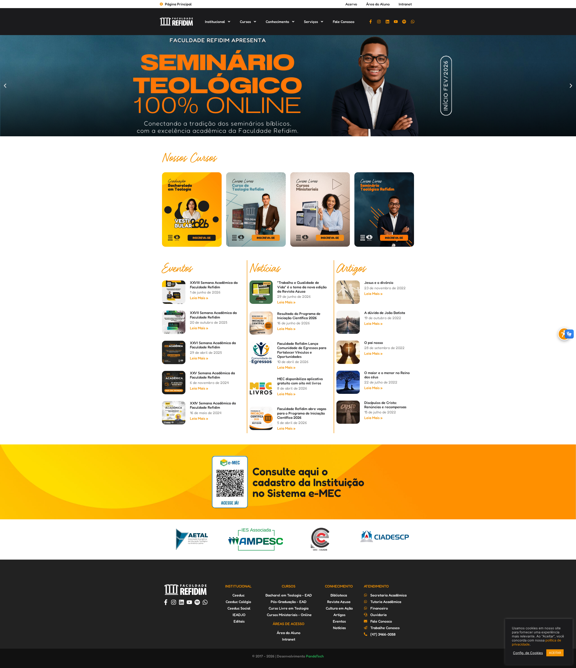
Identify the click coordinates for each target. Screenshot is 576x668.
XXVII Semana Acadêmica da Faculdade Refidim (213, 314)
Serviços (311, 21)
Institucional (215, 21)
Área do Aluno (378, 4)
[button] (5, 86)
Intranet (405, 4)
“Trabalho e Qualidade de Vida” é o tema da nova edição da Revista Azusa (302, 286)
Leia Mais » (199, 298)
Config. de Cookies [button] (528, 653)
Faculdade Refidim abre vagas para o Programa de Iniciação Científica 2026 (301, 412)
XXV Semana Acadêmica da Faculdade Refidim (212, 375)
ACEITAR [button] (555, 653)
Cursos (245, 21)
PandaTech (315, 656)
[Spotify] (404, 21)
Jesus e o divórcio (378, 282)
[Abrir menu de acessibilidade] (564, 334)
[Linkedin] (387, 21)
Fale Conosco (343, 21)
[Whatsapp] (412, 21)
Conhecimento (277, 21)
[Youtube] (395, 21)
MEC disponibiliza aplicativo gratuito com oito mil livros (300, 381)
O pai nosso (373, 342)
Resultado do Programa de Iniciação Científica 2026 (298, 315)
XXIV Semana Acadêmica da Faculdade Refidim (213, 405)
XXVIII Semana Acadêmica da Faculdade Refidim (214, 284)
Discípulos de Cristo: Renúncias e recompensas (385, 404)
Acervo (351, 4)
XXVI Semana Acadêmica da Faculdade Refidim (213, 345)
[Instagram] (378, 21)
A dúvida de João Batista (384, 312)
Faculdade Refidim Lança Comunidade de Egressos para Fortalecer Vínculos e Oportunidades (301, 350)
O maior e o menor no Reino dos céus (387, 374)
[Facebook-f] (370, 21)
